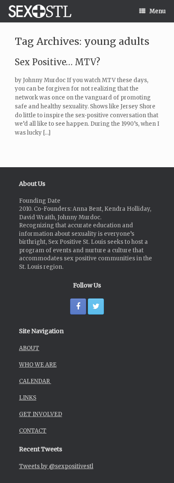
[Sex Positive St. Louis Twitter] (96, 306)
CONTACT (32, 430)
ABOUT (29, 348)
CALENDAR (35, 381)
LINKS (27, 397)
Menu (158, 11)
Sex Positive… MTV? (57, 62)
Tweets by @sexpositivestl (56, 466)
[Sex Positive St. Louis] (39, 11)
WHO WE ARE (38, 364)
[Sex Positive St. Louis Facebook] (78, 306)
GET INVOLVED (40, 414)
